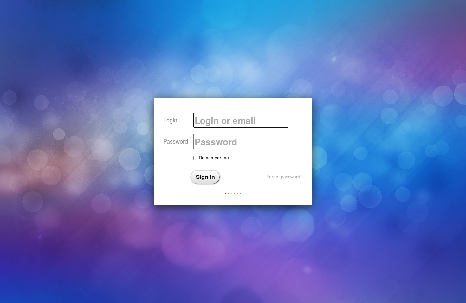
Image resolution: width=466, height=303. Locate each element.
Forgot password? (284, 176)
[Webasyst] (233, 195)
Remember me (213, 157)
